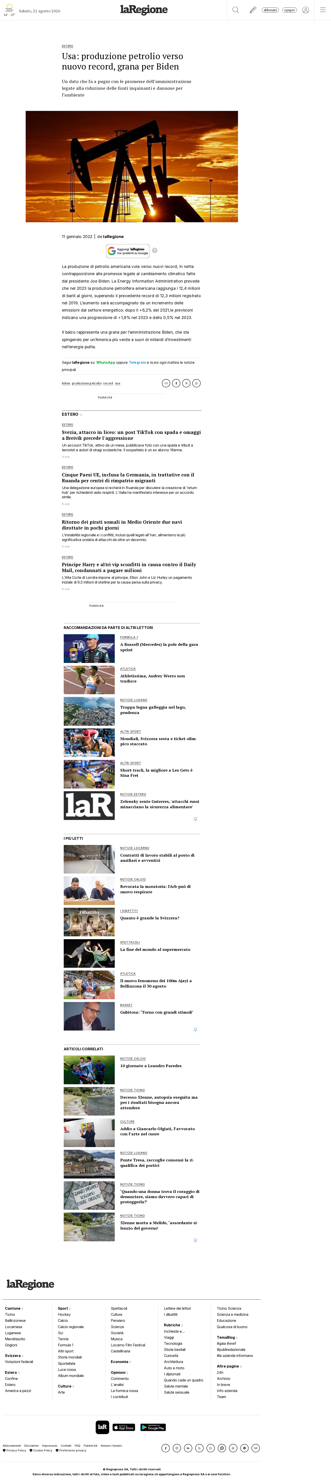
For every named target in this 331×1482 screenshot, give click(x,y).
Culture (65, 1386)
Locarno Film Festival (128, 1345)
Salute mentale (176, 1386)
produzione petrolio (87, 383)
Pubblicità (90, 1445)
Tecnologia (173, 1343)
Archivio (223, 1378)
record (108, 383)
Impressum (49, 1445)
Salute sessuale (176, 1392)
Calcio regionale (71, 1327)
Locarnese (13, 1327)
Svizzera (13, 1355)
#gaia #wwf (226, 1343)
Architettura (173, 1361)
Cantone (13, 1308)
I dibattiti (170, 1314)
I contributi (119, 1396)
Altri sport (65, 1351)
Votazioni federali (19, 1361)
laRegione (113, 236)
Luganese (13, 1333)
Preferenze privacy (72, 1450)
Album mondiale (71, 1375)
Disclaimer (31, 1445)
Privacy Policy (16, 1450)
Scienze (117, 1327)
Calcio (63, 1320)
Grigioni (11, 1345)
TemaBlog (226, 1337)
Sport (63, 1308)
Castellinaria (120, 1351)
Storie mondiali (70, 1357)
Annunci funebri (111, 1445)
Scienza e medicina (232, 1314)
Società (117, 1333)
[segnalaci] (253, 10)
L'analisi (117, 1384)
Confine (11, 1378)
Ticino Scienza (229, 1308)
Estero (11, 1372)
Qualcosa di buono (232, 1327)
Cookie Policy (42, 1450)
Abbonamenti (12, 1445)
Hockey (64, 1314)
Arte (61, 1392)
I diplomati (172, 1374)
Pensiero (118, 1320)
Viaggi (169, 1337)
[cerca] (236, 10)
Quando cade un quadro (183, 1380)
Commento (120, 1378)
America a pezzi (18, 1390)
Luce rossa (67, 1369)
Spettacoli (119, 1308)
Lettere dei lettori (177, 1308)
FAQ (77, 1445)
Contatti (66, 1445)
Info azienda (227, 1390)
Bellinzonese (15, 1320)
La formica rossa (124, 1390)
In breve (223, 1384)
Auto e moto (174, 1368)
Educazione (226, 1320)
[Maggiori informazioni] (154, 251)
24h (220, 1372)
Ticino (10, 1314)
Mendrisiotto (15, 1339)
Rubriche (172, 1325)
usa (117, 383)
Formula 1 (65, 1345)
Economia (120, 1361)
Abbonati (270, 10)
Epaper (289, 10)
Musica (116, 1339)
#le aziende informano (235, 1355)
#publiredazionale (231, 1349)
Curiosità (171, 1355)
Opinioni (118, 1372)
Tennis (63, 1339)
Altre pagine (228, 1366)
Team (221, 1396)
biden (66, 383)
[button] (165, 1448)
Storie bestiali (175, 1349)
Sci (60, 1333)
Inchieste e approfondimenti (177, 1331)
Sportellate (66, 1363)
